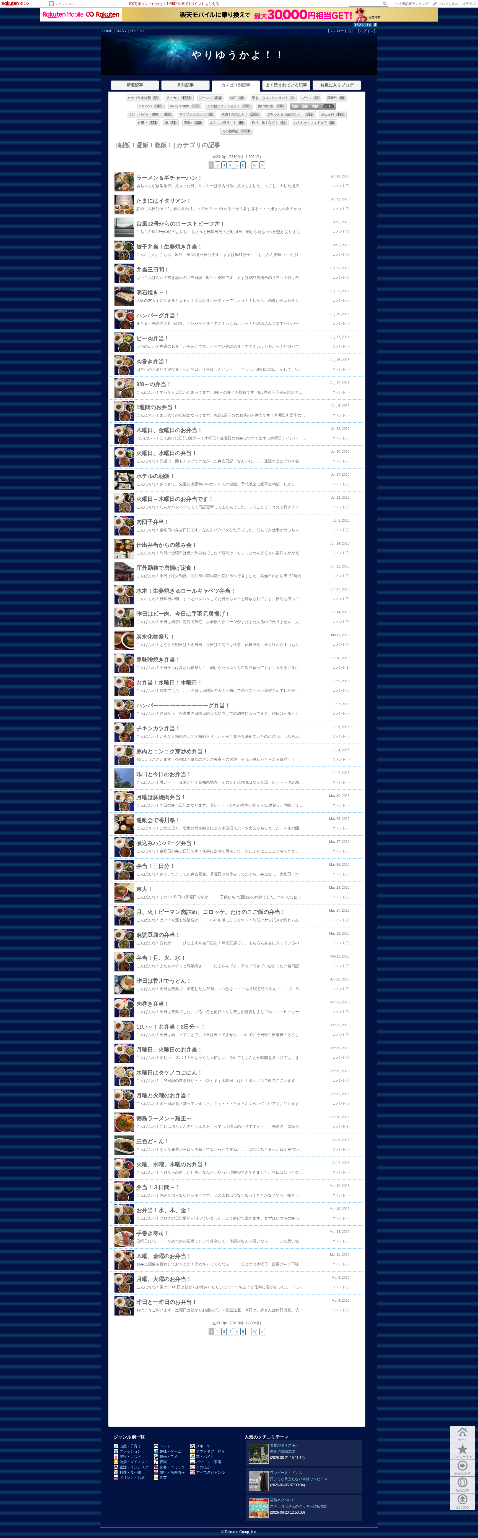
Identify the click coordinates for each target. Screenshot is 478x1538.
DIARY (121, 31)
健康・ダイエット (133, 1462)
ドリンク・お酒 (132, 1478)
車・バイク (205, 1457)
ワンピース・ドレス (286, 1473)
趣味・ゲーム (170, 1451)
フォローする (462, 1457)
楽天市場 (469, 4)
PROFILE (137, 31)
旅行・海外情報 (172, 1472)
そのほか (203, 1467)
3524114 (362, 25)
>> (411, 4)
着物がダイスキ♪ (283, 1445)
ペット (165, 1446)
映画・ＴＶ (169, 1457)
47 (255, 165)
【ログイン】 (366, 31)
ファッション (65, 4)
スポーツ (203, 1446)
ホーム (462, 1440)
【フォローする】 (340, 31)
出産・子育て (130, 1446)
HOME (107, 31)
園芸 (163, 1478)
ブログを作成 (448, 4)
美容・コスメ (130, 1457)
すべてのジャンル (210, 1472)
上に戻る (462, 1507)
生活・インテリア (133, 1467)
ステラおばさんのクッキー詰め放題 (299, 1506)
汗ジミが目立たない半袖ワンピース (299, 1479)
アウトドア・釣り (210, 1451)
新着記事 (462, 1490)
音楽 (163, 1462)
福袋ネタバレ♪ (281, 1500)
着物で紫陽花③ (282, 1452)
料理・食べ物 (130, 1472)
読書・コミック (172, 1467)
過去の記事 (462, 1474)
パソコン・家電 (208, 1462)
